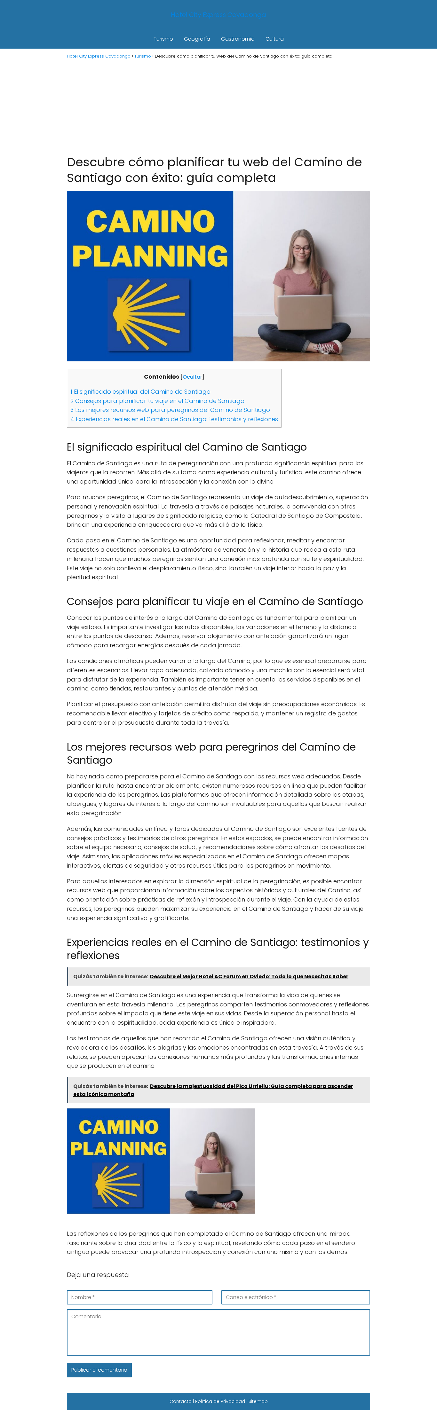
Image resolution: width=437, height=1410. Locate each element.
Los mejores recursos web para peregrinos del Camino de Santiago (170, 410)
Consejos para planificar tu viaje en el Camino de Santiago (157, 401)
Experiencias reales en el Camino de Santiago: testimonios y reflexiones (174, 419)
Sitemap (258, 1401)
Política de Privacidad (220, 1401)
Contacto (181, 1401)
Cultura (275, 39)
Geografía (197, 39)
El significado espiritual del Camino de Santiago (140, 392)
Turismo (163, 39)
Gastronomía (238, 39)
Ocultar (192, 377)
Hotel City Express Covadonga (218, 14)
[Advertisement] (218, 106)
